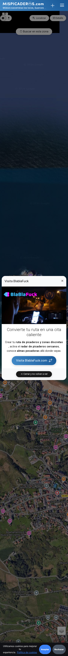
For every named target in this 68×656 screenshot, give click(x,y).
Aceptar (45, 649)
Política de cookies (27, 652)
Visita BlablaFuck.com (31, 360)
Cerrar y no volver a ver (35, 374)
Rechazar (59, 649)
